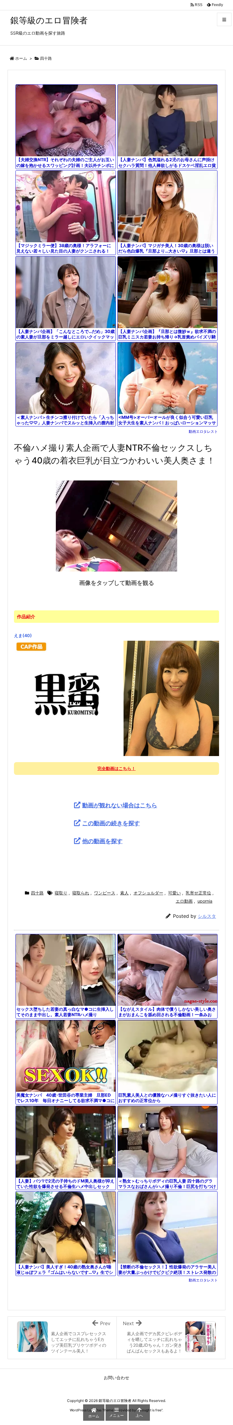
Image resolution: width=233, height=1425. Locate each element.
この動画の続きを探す (111, 823)
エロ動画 (184, 901)
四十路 (46, 58)
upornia (205, 901)
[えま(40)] (116, 698)
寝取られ (80, 892)
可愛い (174, 892)
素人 (124, 892)
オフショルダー (148, 892)
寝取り (61, 892)
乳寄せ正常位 (198, 892)
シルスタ (207, 916)
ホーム (21, 58)
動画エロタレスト (203, 431)
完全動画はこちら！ (116, 768)
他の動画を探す (102, 841)
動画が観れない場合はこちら (119, 805)
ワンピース (104, 892)
